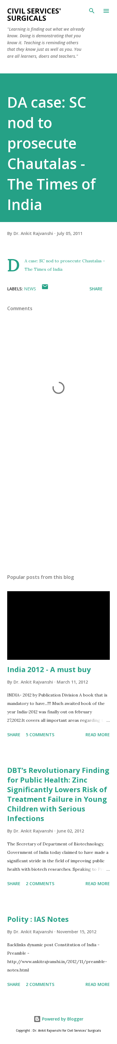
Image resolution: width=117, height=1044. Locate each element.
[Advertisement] (58, 512)
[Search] (91, 10)
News (30, 289)
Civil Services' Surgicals (34, 14)
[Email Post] (45, 289)
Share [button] (96, 289)
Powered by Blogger (62, 1019)
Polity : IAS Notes (38, 919)
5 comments (40, 734)
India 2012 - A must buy (49, 669)
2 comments (40, 883)
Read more (98, 734)
